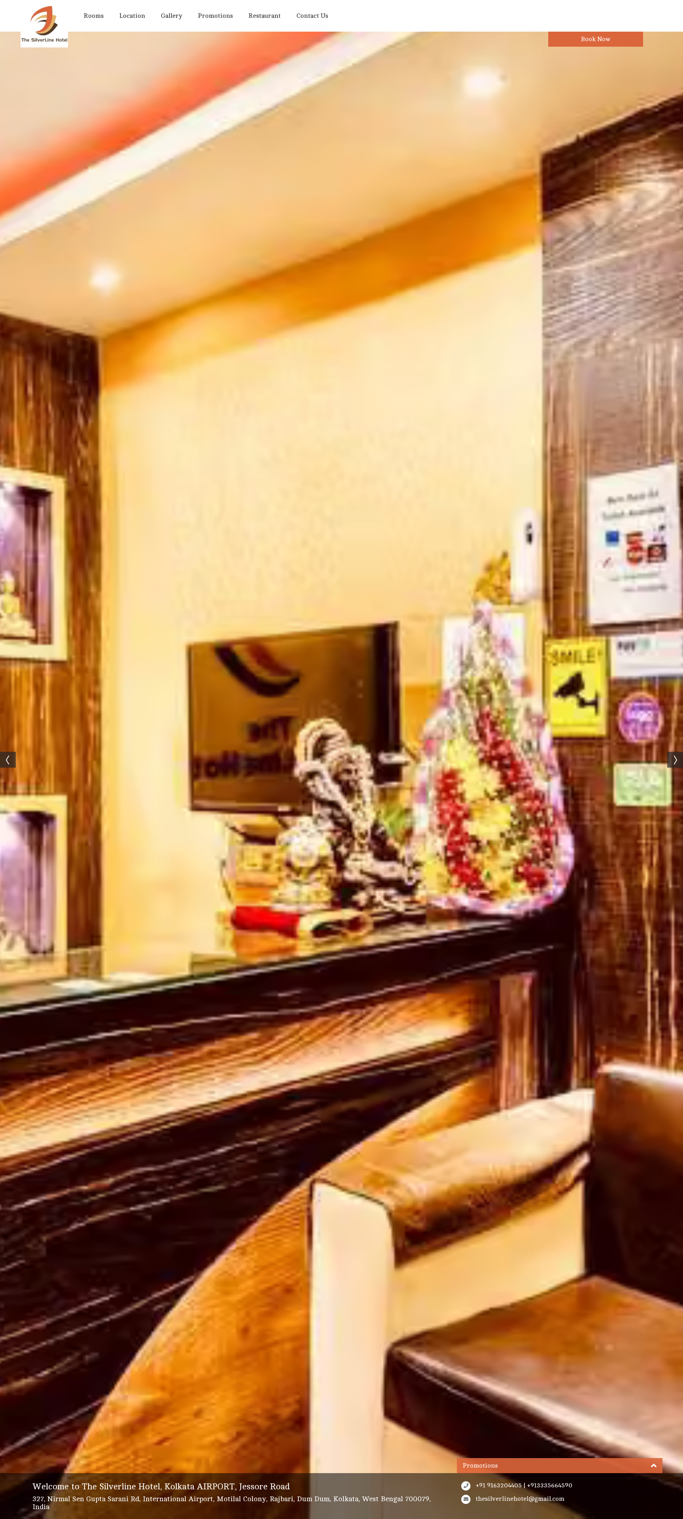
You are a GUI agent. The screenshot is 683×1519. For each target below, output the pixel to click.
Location (132, 15)
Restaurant (265, 15)
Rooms (94, 15)
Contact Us (312, 15)
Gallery (171, 15)
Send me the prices (631, 691)
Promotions (215, 15)
